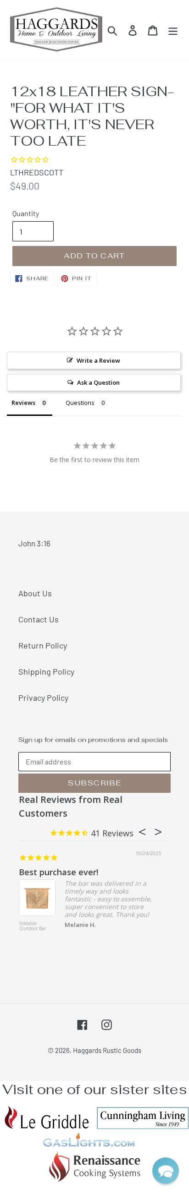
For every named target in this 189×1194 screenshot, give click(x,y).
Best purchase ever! (58, 872)
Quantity (25, 213)
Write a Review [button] (98, 360)
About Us (35, 593)
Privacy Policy (43, 697)
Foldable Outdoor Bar (32, 926)
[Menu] (173, 29)
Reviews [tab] (23, 402)
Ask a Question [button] (98, 382)
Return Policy (42, 645)
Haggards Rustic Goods (107, 1050)
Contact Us (38, 619)
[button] (165, 1170)
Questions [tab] (80, 402)
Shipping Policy (46, 671)
